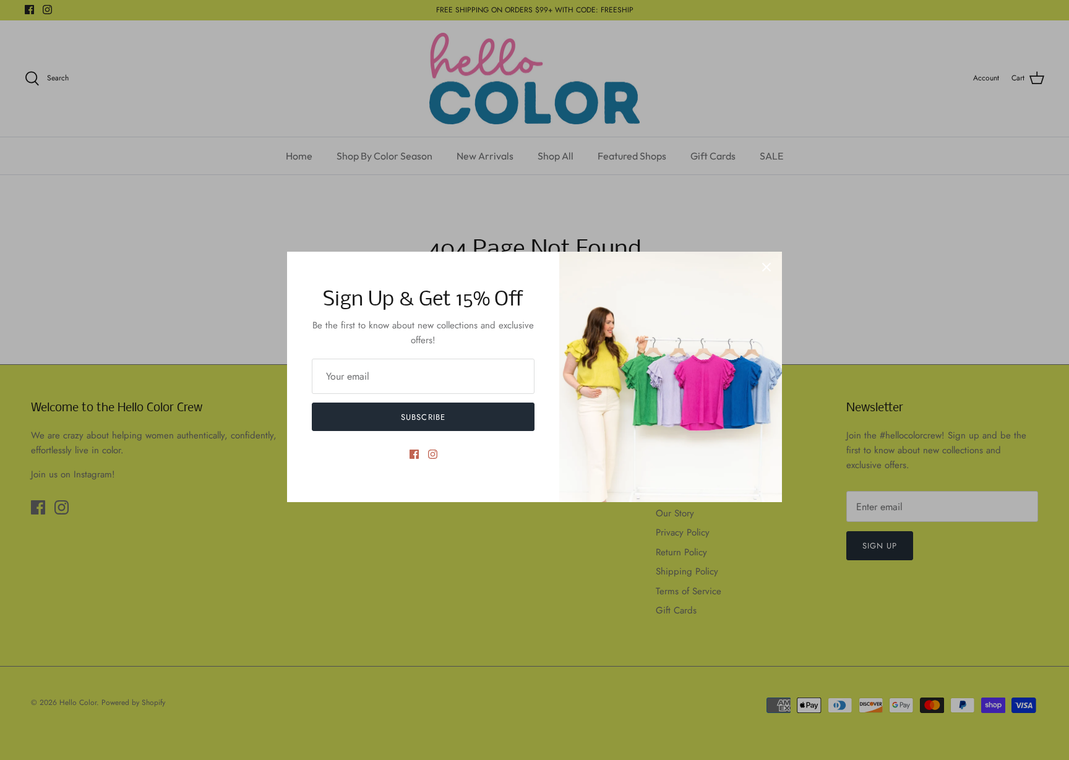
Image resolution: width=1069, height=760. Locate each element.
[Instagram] (432, 454)
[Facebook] (414, 454)
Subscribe (423, 417)
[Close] (766, 267)
